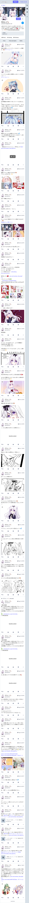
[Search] (27, 5)
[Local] (27, 8)
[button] (12, 156)
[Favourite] (13, 66)
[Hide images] (2, 177)
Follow (18, 18)
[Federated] (27, 12)
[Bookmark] (18, 66)
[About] (27, 16)
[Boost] (8, 66)
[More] (23, 66)
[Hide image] (2, 53)
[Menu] (22, 19)
